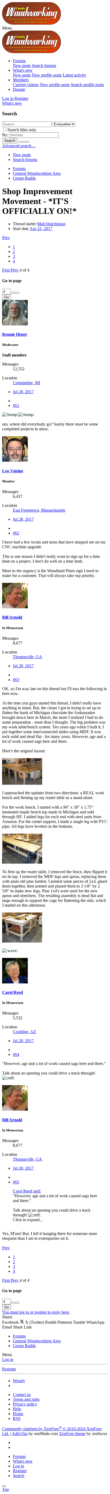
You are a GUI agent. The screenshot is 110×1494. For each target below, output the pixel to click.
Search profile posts (87, 84)
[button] (7, 28)
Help (17, 1409)
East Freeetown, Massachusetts (39, 510)
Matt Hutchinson (51, 224)
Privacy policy (25, 1404)
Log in (7, 1359)
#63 (16, 679)
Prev (6, 237)
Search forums (44, 65)
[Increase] (13, 293)
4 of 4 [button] (24, 270)
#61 (16, 405)
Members (21, 80)
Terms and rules (26, 1399)
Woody (19, 1380)
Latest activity (74, 75)
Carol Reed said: (27, 1191)
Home (18, 1413)
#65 (16, 1182)
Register (9, 1369)
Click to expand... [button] (28, 1219)
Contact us (22, 1394)
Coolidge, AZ (24, 1031)
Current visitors (26, 84)
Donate (19, 89)
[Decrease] (17, 293)
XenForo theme (72, 1433)
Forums (19, 60)
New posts (22, 65)
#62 (16, 533)
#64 (16, 1054)
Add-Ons (20, 1433)
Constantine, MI (26, 382)
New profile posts (47, 75)
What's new (23, 70)
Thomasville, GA (27, 657)
